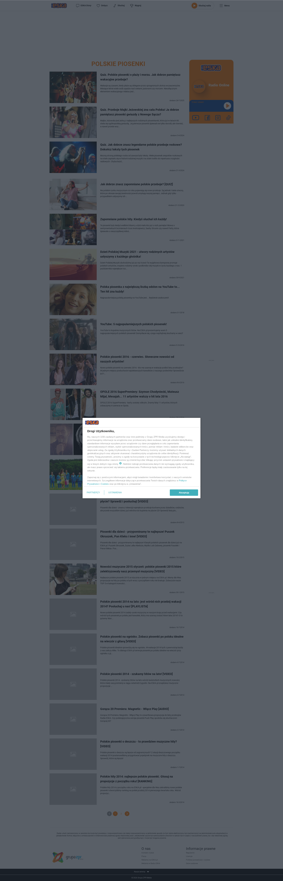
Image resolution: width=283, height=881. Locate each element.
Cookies (105, 484)
